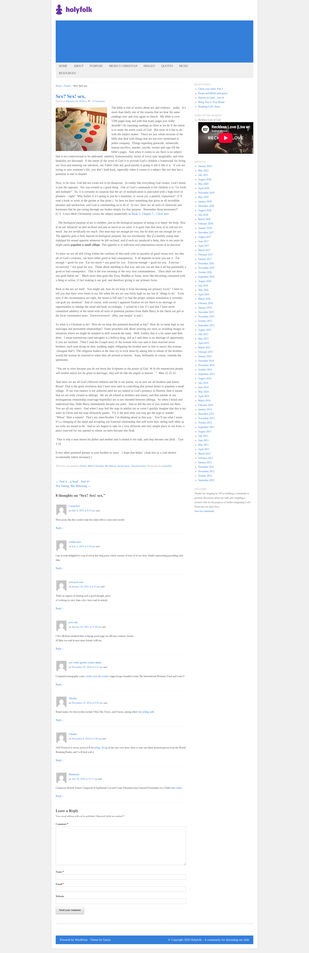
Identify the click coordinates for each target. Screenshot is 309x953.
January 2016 (205, 307)
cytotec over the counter (97, 676)
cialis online (176, 787)
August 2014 (204, 378)
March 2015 (204, 347)
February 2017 (205, 254)
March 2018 (204, 219)
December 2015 (206, 312)
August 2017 (204, 236)
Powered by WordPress (73, 939)
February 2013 (205, 458)
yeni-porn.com (76, 582)
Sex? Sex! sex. (71, 96)
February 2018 (205, 223)
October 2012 (205, 475)
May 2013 (203, 444)
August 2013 (204, 431)
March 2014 (204, 400)
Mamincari (74, 774)
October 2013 (205, 422)
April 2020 (203, 188)
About (79, 66)
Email (60, 884)
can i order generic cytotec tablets (85, 662)
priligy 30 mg (101, 747)
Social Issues (124, 466)
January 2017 (205, 259)
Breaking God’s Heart (209, 106)
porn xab (73, 622)
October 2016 (205, 272)
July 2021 (203, 175)
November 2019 (206, 192)
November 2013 (206, 418)
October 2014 (205, 369)
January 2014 (205, 409)
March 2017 (204, 250)
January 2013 (205, 462)
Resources (67, 73)
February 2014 (205, 405)
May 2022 (203, 170)
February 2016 (205, 303)
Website (60, 896)
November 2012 (206, 471)
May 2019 (203, 197)
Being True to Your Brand (211, 102)
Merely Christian (123, 66)
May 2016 (203, 290)
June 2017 (203, 241)
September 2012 (206, 480)
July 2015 (203, 334)
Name (60, 871)
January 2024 (205, 166)
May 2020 (203, 183)
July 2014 (203, 382)
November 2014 (206, 365)
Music (183, 66)
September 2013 (206, 427)
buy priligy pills (146, 711)
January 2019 (205, 201)
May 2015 (203, 338)
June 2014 (203, 387)
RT (89, 101)
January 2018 (205, 228)
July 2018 (203, 214)
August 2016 (204, 281)
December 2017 (206, 232)
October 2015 (205, 320)
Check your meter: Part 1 (210, 88)
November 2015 (206, 316)
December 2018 (206, 206)
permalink (167, 466)
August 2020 (204, 179)
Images (149, 66)
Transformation (138, 466)
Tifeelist (73, 698)
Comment (62, 824)
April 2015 (203, 343)
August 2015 (204, 329)
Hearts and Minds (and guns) (212, 93)
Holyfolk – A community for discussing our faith (220, 939)
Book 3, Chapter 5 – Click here (151, 213)
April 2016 (203, 294)
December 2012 (206, 466)
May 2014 (203, 391)
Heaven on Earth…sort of (211, 97)
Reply (59, 528)
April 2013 (203, 449)
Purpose (96, 66)
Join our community (204, 511)
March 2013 (204, 453)
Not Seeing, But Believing (73, 486)
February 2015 (205, 351)
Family (67, 85)
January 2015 (205, 356)
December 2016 (206, 263)
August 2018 (204, 210)
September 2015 (206, 325)
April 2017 (203, 245)
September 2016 (206, 276)
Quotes (167, 66)
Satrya (107, 939)
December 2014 (206, 360)
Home (63, 66)
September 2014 (206, 374)
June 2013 (203, 440)
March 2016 (204, 298)
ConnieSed (74, 506)
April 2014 (203, 396)
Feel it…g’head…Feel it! (73, 481)
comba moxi (75, 541)
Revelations (110, 466)
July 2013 (203, 435)
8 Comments (99, 101)
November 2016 (206, 267)
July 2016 (203, 285)
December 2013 (206, 413)
